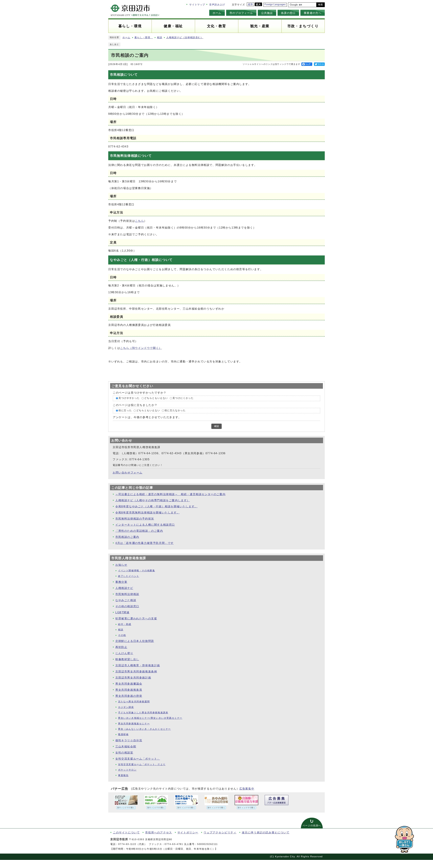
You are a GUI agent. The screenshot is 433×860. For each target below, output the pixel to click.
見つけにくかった (183, 398)
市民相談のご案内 (127, 536)
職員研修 (123, 734)
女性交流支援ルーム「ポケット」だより (142, 764)
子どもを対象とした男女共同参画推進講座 (143, 712)
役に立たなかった (175, 410)
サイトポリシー (187, 832)
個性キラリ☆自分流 (128, 740)
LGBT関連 (122, 612)
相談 (159, 37)
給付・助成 (124, 624)
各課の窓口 (288, 12)
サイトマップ (197, 4)
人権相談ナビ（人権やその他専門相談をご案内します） (152, 500)
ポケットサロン (127, 770)
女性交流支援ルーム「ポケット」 (137, 758)
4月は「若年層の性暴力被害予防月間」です (144, 543)
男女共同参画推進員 (128, 689)
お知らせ (121, 564)
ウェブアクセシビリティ (220, 832)
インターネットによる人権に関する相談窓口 (145, 524)
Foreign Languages (275, 4)
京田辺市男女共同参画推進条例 (136, 671)
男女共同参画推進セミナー (134, 723)
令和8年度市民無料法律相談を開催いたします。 (147, 512)
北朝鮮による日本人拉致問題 (134, 641)
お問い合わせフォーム (127, 472)
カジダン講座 (126, 707)
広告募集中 (246, 788)
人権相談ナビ (124, 588)
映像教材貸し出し (127, 659)
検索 (320, 4)
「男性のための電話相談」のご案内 (139, 530)
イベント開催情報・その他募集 (136, 570)
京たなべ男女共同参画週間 (134, 701)
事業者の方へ (312, 12)
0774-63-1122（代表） (132, 844)
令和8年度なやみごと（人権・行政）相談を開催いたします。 (156, 506)
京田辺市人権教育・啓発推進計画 (137, 665)
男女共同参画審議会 (128, 683)
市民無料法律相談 (127, 594)
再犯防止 (121, 647)
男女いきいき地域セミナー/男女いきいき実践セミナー (150, 718)
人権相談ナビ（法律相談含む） (184, 37)
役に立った (125, 410)
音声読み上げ (217, 4)
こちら (139, 220)
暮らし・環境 (143, 37)
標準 (250, 4)
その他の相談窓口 (127, 606)
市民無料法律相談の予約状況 (134, 518)
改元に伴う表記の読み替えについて (266, 832)
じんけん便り (124, 653)
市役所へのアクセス (158, 832)
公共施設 (267, 12)
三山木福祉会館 (125, 746)
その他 (122, 635)
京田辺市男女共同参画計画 (133, 677)
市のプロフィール (241, 12)
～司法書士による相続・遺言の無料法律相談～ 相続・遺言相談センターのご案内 (170, 494)
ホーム (217, 12)
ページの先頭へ (312, 825)
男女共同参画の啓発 (128, 695)
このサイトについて (126, 832)
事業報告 (123, 775)
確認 (216, 426)
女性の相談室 (124, 752)
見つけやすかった (129, 398)
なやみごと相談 (125, 600)
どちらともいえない (156, 398)
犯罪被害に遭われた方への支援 (136, 618)
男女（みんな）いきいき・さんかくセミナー (144, 729)
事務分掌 (121, 581)
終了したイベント (128, 576)
